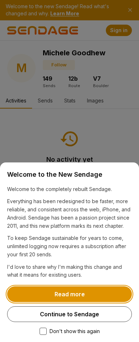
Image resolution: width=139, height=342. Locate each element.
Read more (70, 294)
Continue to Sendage (69, 314)
